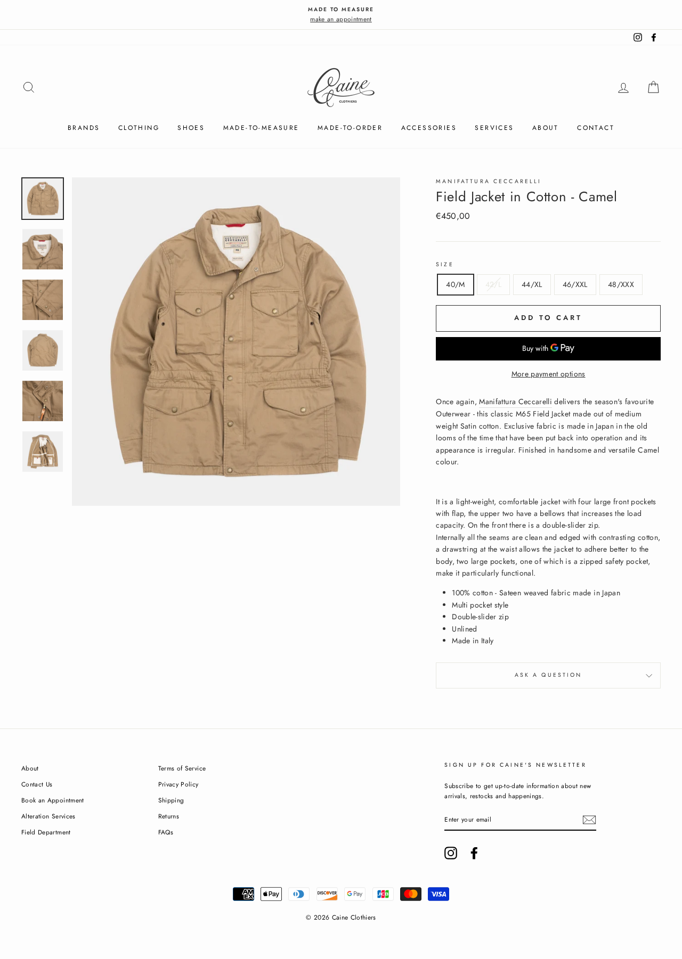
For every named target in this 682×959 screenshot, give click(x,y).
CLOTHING (138, 128)
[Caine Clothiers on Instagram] (450, 853)
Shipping (171, 800)
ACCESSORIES (429, 128)
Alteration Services (48, 816)
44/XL (532, 284)
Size (445, 264)
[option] (341, 14)
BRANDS (84, 128)
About (545, 128)
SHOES (191, 128)
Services (494, 128)
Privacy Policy (178, 784)
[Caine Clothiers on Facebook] (474, 853)
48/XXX (621, 284)
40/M (455, 284)
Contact (595, 128)
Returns (168, 816)
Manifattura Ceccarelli (515, 401)
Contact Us (37, 784)
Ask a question (548, 675)
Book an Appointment (52, 800)
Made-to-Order (350, 128)
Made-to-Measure (261, 128)
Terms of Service (182, 768)
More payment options (549, 373)
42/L (493, 284)
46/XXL (575, 284)
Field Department (46, 832)
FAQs (165, 832)
